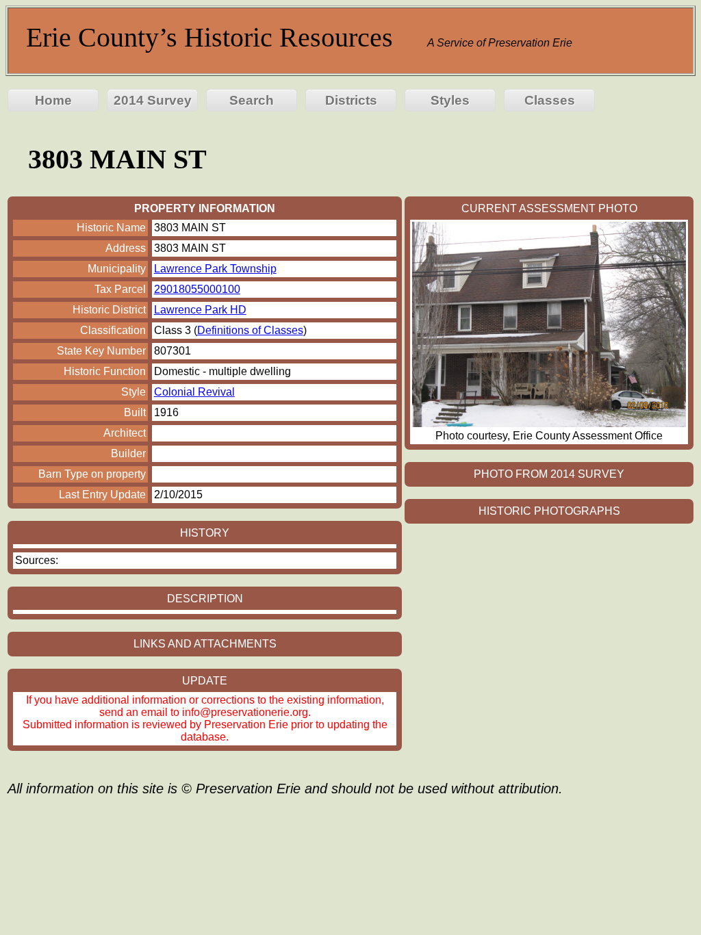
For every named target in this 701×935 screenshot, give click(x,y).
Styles (450, 100)
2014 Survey (153, 100)
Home (53, 100)
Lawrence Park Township (215, 268)
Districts (351, 100)
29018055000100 (197, 289)
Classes (549, 100)
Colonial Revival (194, 392)
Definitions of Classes (250, 330)
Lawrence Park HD (200, 310)
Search (251, 100)
